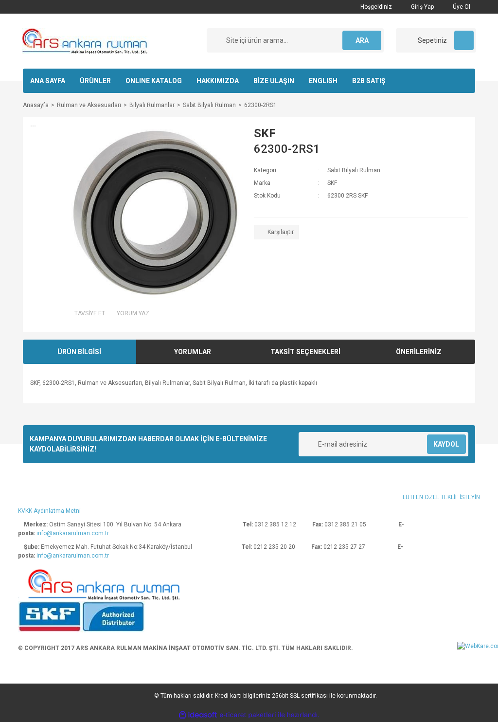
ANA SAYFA (47, 81)
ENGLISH (323, 81)
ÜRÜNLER (95, 81)
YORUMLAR (192, 352)
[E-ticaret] (247, 715)
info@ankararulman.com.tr (72, 533)
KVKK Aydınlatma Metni (49, 510)
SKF (265, 133)
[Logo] (85, 40)
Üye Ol (460, 6)
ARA (362, 40)
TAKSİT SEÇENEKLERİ (305, 352)
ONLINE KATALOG (153, 81)
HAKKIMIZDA (217, 81)
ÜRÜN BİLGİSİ (79, 352)
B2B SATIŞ (369, 81)
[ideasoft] (197, 715)
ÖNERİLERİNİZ (419, 352)
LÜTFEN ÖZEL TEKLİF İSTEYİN (441, 497)
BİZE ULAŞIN (273, 81)
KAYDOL (446, 444)
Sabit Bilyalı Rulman (353, 170)
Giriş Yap (421, 6)
